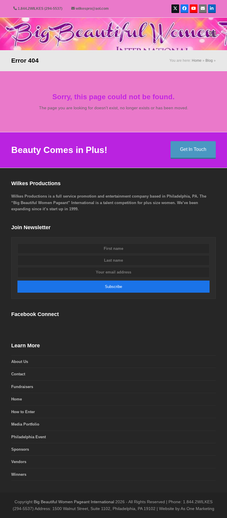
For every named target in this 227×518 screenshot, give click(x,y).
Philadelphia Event (28, 437)
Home (197, 60)
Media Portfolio (25, 424)
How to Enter (23, 412)
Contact (18, 374)
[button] (212, 34)
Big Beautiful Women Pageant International (74, 501)
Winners (18, 474)
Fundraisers (22, 387)
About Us (19, 361)
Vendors (18, 462)
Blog (209, 60)
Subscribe (113, 286)
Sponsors (20, 449)
